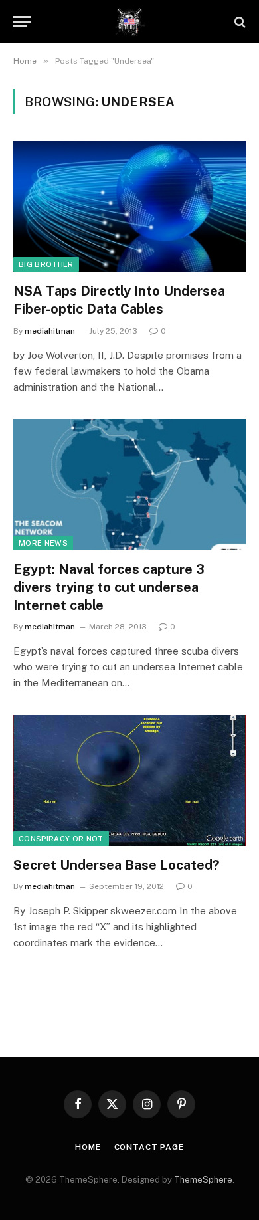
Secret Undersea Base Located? (116, 865)
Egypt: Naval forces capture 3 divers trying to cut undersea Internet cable (109, 587)
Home (87, 1147)
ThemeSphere (203, 1180)
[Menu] (22, 22)
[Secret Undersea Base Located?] (129, 780)
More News (43, 543)
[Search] (239, 22)
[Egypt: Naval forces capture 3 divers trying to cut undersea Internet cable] (129, 484)
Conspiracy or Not (61, 839)
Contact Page (149, 1147)
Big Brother (46, 264)
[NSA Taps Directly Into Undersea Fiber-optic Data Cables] (129, 206)
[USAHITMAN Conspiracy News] (130, 21)
